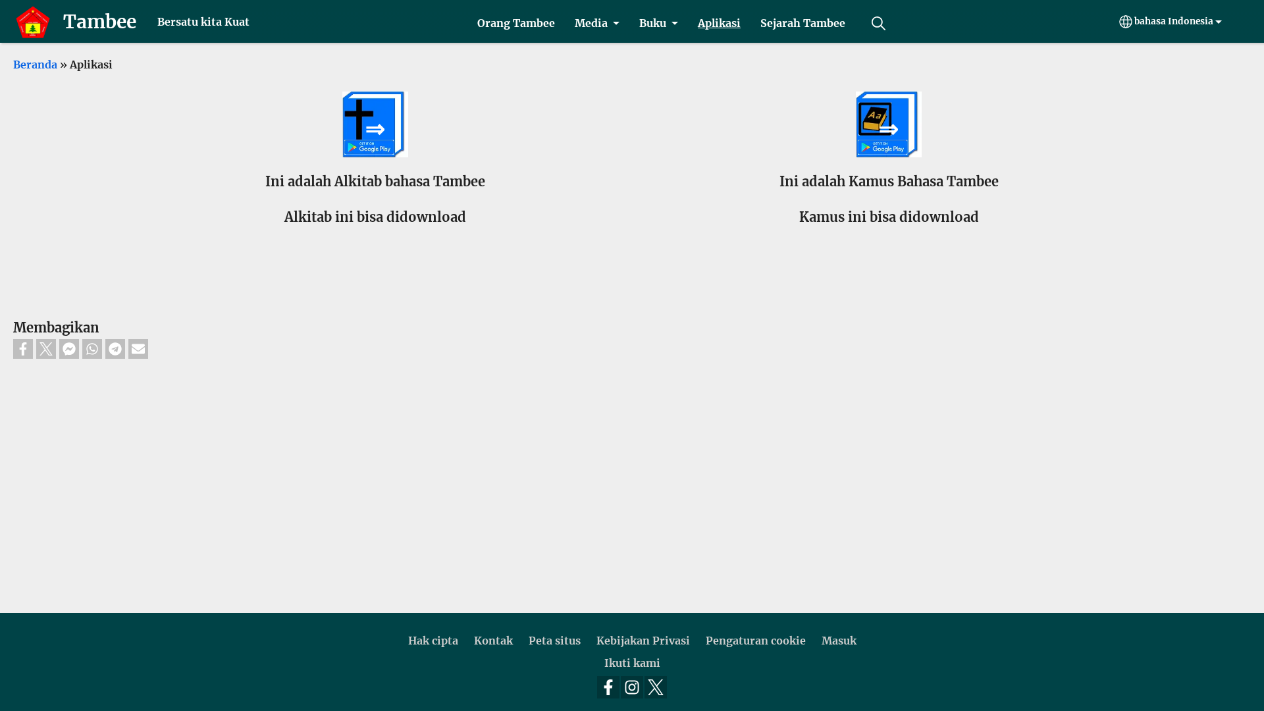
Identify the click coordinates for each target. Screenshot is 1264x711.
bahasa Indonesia (1173, 21)
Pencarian (878, 23)
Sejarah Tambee (802, 23)
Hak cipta (433, 640)
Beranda (35, 64)
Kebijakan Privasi (643, 640)
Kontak (493, 640)
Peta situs (555, 640)
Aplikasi (719, 23)
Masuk (839, 640)
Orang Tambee (516, 23)
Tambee (99, 22)
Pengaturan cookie (756, 640)
